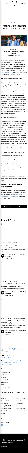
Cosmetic (3, 377)
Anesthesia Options (6, 387)
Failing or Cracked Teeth (7, 401)
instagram (6, 425)
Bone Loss (3, 398)
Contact (24, 3)
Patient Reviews (20, 401)
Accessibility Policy (21, 410)
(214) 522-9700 (9, 355)
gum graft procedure (6, 146)
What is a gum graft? (10, 245)
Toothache (3, 413)
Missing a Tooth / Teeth (7, 406)
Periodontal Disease (6, 408)
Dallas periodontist (6, 242)
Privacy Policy (4, 446)
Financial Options (21, 398)
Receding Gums (5, 410)
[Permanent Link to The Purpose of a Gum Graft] (14, 270)
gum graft (17, 55)
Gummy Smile (4, 403)
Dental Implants (5, 379)
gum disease (15, 318)
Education (19, 406)
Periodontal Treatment (6, 372)
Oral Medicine (4, 382)
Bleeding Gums (5, 396)
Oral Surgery (4, 374)
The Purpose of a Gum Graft (13, 284)
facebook (6, 422)
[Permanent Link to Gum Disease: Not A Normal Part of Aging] (14, 307)
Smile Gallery (20, 403)
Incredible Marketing (8, 442)
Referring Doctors (21, 408)
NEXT (20, 206)
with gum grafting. (15, 74)
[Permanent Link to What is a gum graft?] (14, 231)
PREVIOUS (7, 206)
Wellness (3, 384)
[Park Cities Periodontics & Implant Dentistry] (14, 3)
